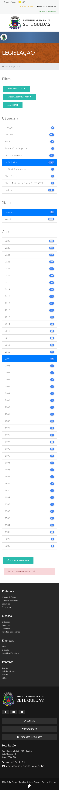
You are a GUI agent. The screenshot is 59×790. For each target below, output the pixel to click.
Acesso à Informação (28, 6)
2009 (12, 105)
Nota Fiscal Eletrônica (10, 653)
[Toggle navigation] (51, 37)
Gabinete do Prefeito (10, 601)
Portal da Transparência (48, 11)
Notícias (5, 675)
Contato (30, 721)
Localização (30, 729)
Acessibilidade (51, 6)
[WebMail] (22, 712)
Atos (4, 647)
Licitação (5, 650)
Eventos (5, 668)
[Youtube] (13, 712)
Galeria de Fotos (8, 671)
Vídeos (4, 678)
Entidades (6, 622)
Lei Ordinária (19, 97)
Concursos (6, 625)
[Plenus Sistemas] (29, 786)
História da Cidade (9, 597)
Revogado (16, 89)
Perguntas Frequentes (30, 737)
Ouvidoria (41, 6)
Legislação (6, 604)
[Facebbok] (5, 712)
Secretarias (6, 607)
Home (5, 66)
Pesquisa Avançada (19, 560)
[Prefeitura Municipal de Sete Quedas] (29, 23)
